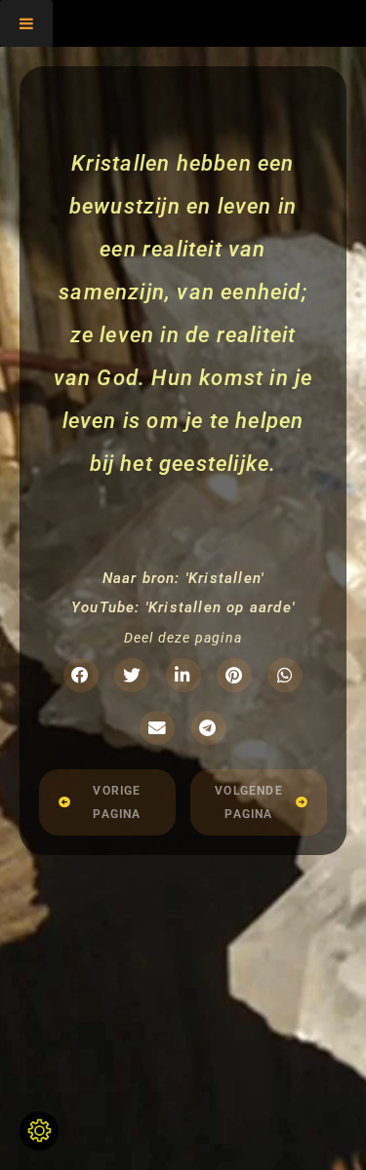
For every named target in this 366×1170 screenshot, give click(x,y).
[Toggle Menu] (26, 23)
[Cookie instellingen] (39, 1131)
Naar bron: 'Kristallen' (183, 578)
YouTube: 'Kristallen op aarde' (183, 607)
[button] (81, 675)
